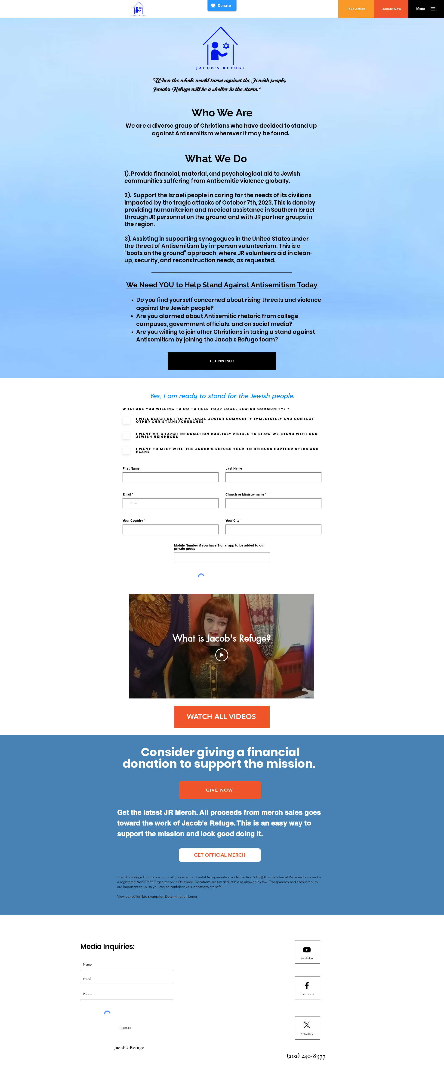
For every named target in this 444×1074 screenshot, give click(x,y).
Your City (232, 520)
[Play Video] (221, 654)
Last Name (233, 468)
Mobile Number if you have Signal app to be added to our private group (219, 547)
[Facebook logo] (306, 985)
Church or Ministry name (244, 494)
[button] (420, 9)
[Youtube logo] (306, 949)
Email (127, 494)
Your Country (133, 520)
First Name (131, 468)
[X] (306, 1025)
